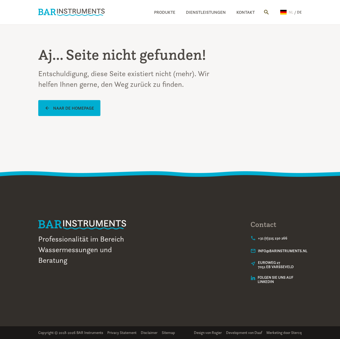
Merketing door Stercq (284, 332)
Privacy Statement (122, 332)
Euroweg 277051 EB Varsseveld (276, 264)
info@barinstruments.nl (282, 251)
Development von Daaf (244, 332)
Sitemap (168, 332)
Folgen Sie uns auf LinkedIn (275, 279)
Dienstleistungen (206, 12)
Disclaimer (149, 332)
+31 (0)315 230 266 (272, 238)
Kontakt (245, 12)
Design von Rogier (208, 332)
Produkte (164, 12)
